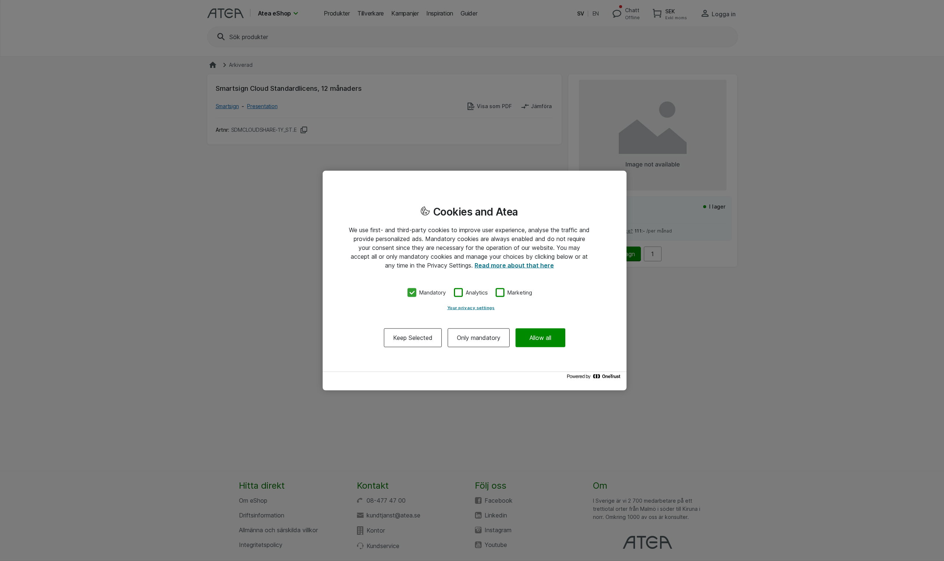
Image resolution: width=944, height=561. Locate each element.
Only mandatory (478, 337)
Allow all (540, 337)
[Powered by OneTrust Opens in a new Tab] (595, 378)
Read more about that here (514, 265)
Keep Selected (413, 337)
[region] (475, 280)
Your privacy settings (471, 307)
